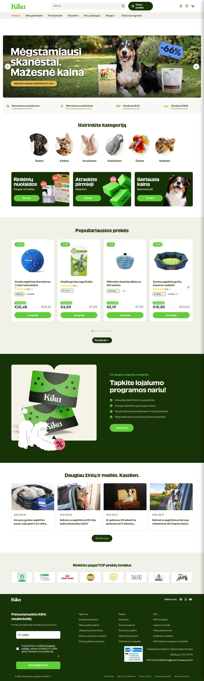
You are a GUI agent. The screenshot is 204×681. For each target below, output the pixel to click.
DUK (155, 614)
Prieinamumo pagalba (130, 641)
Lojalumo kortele (161, 625)
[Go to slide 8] (109, 330)
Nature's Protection (126, 676)
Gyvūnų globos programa (91, 641)
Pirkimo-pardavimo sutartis (92, 636)
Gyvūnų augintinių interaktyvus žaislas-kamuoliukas (32, 283)
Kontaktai (123, 619)
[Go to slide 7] (106, 330)
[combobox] (88, 6)
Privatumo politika (128, 630)
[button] (193, 6)
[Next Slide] (196, 66)
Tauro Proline (145, 676)
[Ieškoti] (123, 6)
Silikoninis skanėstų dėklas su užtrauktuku (124, 283)
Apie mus (83, 614)
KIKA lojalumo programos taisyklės (170, 641)
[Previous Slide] (8, 66)
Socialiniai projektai (88, 619)
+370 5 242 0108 (155, 660)
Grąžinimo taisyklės (163, 636)
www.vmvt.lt (186, 660)
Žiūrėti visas (102, 538)
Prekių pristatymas (162, 630)
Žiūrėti (27, 198)
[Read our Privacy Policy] (58, 656)
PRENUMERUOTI (38, 665)
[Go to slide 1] (92, 330)
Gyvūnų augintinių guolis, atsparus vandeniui (167, 283)
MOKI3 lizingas (160, 619)
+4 (123, 291)
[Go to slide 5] (102, 330)
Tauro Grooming (181, 676)
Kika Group (109, 676)
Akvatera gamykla (163, 676)
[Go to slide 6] (104, 330)
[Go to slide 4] (99, 330)
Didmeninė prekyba (128, 636)
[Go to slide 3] (97, 330)
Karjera (122, 614)
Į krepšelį (32, 315)
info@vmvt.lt (171, 660)
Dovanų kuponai (127, 625)
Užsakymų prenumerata (91, 630)
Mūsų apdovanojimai (89, 625)
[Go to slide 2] (94, 330)
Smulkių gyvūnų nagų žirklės (76, 281)
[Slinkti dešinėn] (188, 287)
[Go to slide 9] (111, 330)
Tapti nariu (121, 427)
